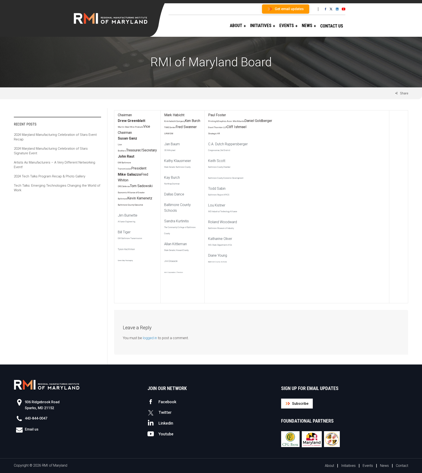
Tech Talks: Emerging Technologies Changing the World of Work (57, 188)
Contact (402, 466)
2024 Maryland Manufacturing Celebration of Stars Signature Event (51, 151)
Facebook (167, 401)
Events (368, 466)
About (329, 466)
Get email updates (289, 9)
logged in (150, 338)
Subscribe (300, 403)
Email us (31, 429)
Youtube (165, 434)
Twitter (165, 412)
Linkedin (165, 423)
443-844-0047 (36, 418)
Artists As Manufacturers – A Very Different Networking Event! (54, 164)
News (384, 466)
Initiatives (348, 466)
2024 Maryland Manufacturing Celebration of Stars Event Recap (55, 137)
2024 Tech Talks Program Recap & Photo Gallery (49, 176)
